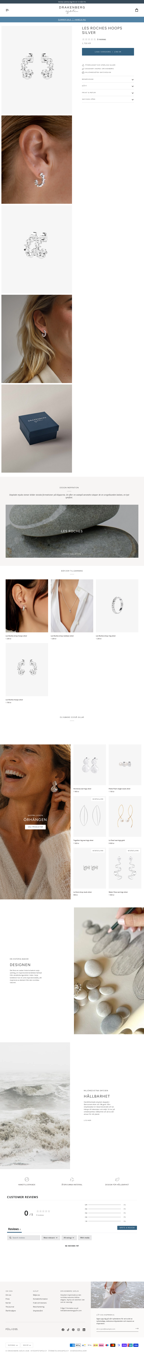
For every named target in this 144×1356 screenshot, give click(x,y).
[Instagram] (78, 1329)
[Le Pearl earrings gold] (125, 816)
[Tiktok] (68, 1329)
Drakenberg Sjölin (16, 1351)
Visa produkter (35, 827)
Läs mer (87, 1120)
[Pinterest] (73, 1329)
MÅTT (84, 86)
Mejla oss (36, 1295)
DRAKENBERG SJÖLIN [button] (69, 1291)
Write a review (127, 1228)
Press (8, 1299)
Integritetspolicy (39, 1351)
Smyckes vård (88, 99)
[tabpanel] (72, 1255)
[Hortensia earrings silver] (89, 764)
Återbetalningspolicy (58, 1351)
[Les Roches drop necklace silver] (72, 605)
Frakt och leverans (40, 1303)
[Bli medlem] (136, 1328)
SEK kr (26, 1345)
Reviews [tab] (14, 1229)
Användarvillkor (78, 1351)
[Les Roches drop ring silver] (117, 605)
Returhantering (38, 1307)
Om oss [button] (9, 1291)
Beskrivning (88, 79)
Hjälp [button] (35, 1291)
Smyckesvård (38, 1311)
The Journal (10, 1307)
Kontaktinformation (40, 1299)
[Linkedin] (84, 1329)
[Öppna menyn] (10, 10)
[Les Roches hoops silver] (27, 669)
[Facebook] (63, 1329)
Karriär (8, 1303)
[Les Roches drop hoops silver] (27, 605)
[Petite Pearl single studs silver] (125, 764)
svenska (11, 1345)
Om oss (8, 1295)
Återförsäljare (11, 1311)
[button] (105, 1205)
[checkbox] (85, 1237)
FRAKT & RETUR (89, 93)
